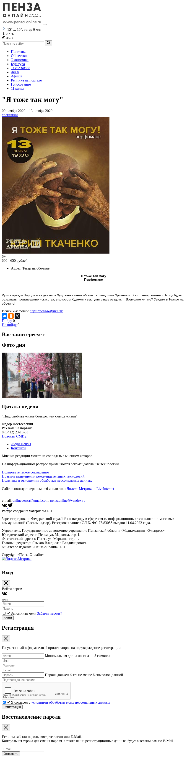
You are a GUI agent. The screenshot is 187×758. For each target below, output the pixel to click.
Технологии (20, 68)
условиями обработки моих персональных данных (70, 702)
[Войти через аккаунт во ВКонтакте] (4, 595)
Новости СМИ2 (14, 436)
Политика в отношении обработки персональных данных (47, 480)
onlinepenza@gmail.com (30, 500)
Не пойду (9, 325)
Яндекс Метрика (80, 489)
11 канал (17, 88)
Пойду (7, 321)
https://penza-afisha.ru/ (46, 311)
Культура (18, 64)
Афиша (16, 76)
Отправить (11, 753)
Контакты (18, 448)
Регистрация (12, 707)
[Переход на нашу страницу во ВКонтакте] (5, 507)
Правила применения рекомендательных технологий (43, 476)
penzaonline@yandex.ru (67, 500)
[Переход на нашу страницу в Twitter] (10, 507)
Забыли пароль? (49, 613)
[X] (17, 316)
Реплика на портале (26, 80)
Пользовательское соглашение (25, 472)
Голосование (21, 84)
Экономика (20, 60)
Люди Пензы (21, 444)
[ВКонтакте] (4, 316)
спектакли (10, 115)
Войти (8, 618)
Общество (19, 56)
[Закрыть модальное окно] (6, 583)
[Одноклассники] (11, 316)
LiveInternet (105, 489)
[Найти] (48, 43)
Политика (18, 51)
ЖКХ (15, 72)
